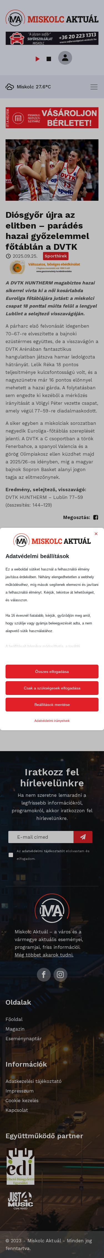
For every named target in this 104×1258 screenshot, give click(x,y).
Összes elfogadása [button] (52, 671)
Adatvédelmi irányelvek (52, 721)
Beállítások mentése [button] (52, 704)
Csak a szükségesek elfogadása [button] (52, 688)
